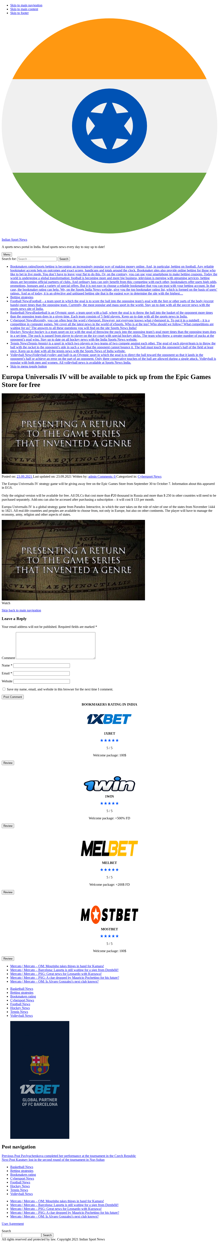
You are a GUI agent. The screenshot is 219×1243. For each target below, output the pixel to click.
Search (6, 1231)
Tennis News (113, 347)
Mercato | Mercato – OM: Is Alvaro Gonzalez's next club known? (54, 981)
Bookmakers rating (113, 280)
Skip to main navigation (26, 5)
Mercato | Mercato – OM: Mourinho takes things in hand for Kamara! (57, 966)
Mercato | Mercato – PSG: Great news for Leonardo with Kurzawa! (56, 974)
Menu (6, 254)
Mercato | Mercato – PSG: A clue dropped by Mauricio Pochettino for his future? (64, 977)
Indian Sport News (14, 239)
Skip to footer (19, 13)
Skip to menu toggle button (28, 366)
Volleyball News (113, 358)
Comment (8, 658)
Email (7, 673)
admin (93, 476)
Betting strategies (21, 297)
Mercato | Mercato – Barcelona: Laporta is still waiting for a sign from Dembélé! (64, 970)
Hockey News (113, 335)
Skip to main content (24, 9)
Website (7, 681)
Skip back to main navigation (21, 610)
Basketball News (111, 314)
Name (7, 665)
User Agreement (13, 1223)
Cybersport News (112, 324)
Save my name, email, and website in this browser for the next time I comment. (60, 689)
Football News (111, 305)
